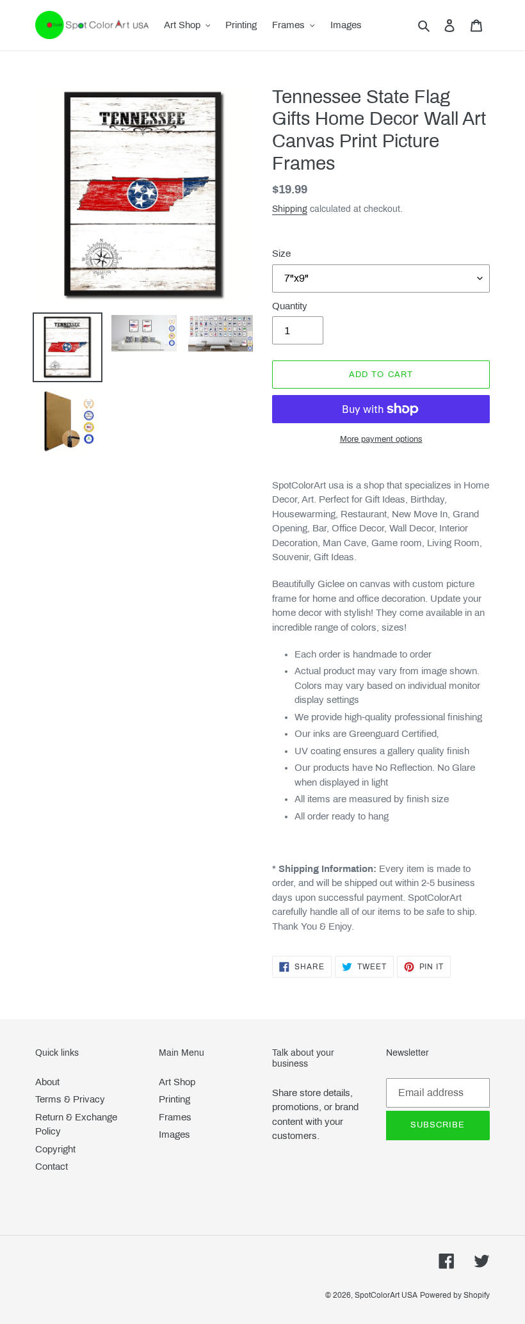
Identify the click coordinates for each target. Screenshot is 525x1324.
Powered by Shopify (455, 1295)
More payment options (381, 439)
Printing (174, 1099)
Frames (175, 1117)
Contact (51, 1166)
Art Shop (177, 1082)
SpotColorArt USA (386, 1295)
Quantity (289, 306)
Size (281, 253)
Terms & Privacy (70, 1099)
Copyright (55, 1149)
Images (174, 1134)
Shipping (289, 209)
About (47, 1082)
